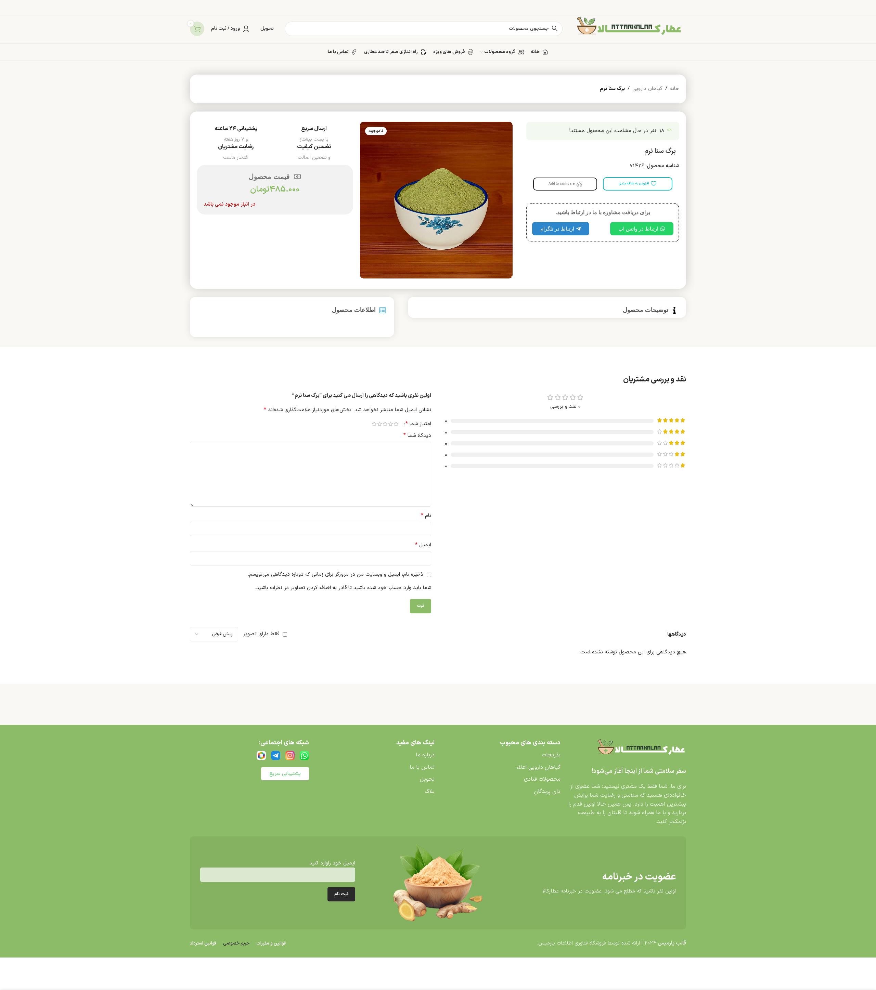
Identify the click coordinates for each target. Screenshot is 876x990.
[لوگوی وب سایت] (627, 28)
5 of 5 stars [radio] (374, 424)
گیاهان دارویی (647, 89)
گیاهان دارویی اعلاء (538, 767)
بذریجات (551, 755)
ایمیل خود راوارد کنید (332, 863)
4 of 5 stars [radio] (379, 424)
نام (426, 516)
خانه (674, 89)
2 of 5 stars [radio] (390, 424)
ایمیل (423, 545)
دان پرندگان (547, 791)
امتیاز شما (418, 424)
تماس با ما (422, 767)
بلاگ (430, 791)
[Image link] (640, 749)
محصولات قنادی (542, 779)
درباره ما (425, 755)
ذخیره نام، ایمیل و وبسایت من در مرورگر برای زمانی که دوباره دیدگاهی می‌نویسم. (335, 574)
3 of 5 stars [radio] (385, 424)
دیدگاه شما (417, 436)
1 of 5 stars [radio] (396, 424)
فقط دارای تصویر (261, 634)
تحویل (427, 779)
